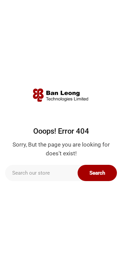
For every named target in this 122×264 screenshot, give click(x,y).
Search (97, 173)
